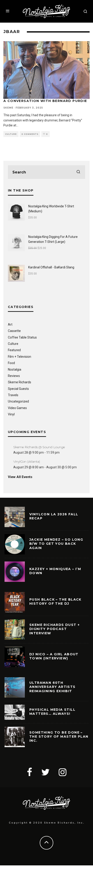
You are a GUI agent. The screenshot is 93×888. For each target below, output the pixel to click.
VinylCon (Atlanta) (26, 461)
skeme (8, 107)
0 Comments (29, 134)
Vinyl (11, 414)
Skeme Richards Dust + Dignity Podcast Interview (54, 629)
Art (10, 324)
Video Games (17, 408)
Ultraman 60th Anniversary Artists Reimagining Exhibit (52, 687)
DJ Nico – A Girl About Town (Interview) (54, 656)
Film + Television (19, 356)
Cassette (14, 331)
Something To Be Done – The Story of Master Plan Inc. (58, 736)
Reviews (14, 376)
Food (11, 363)
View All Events (20, 477)
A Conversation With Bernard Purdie (45, 101)
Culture (11, 134)
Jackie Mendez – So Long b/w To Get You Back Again (56, 544)
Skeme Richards (19, 382)
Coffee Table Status (22, 337)
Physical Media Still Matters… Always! (52, 712)
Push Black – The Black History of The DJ (55, 601)
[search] (78, 172)
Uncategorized (18, 401)
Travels (13, 395)
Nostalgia (14, 369)
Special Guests (18, 389)
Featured (14, 350)
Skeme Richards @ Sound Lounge (39, 447)
